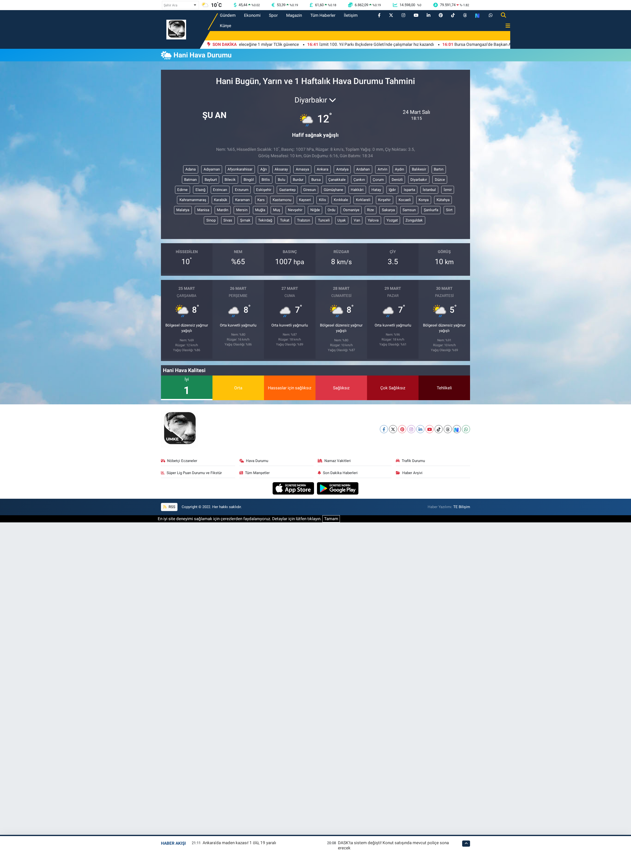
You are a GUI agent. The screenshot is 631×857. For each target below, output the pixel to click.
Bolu (281, 179)
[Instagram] (411, 429)
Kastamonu (282, 200)
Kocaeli (405, 200)
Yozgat (392, 220)
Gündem (228, 15)
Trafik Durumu (413, 461)
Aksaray (281, 169)
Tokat (284, 220)
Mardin (222, 210)
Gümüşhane (333, 190)
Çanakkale (337, 179)
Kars (261, 200)
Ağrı (263, 169)
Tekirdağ (265, 220)
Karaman (242, 200)
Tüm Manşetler (257, 473)
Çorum (378, 179)
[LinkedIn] (420, 429)
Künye (225, 25)
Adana (190, 169)
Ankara (322, 169)
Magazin (294, 15)
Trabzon (303, 220)
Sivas (227, 220)
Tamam (331, 518)
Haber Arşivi (412, 473)
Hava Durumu (257, 461)
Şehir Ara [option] (170, 5)
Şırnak (245, 220)
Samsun (409, 210)
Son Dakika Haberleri (340, 473)
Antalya (342, 169)
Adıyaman (212, 169)
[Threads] (448, 429)
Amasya (302, 169)
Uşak (341, 220)
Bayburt (211, 179)
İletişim (351, 15)
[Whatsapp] (466, 429)
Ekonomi (252, 15)
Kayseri (305, 200)
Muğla (260, 210)
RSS (171, 507)
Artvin (382, 169)
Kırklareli (363, 200)
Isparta (409, 190)
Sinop (211, 220)
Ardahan (363, 169)
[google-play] (338, 487)
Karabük (220, 200)
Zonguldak (414, 220)
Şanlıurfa (431, 210)
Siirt (449, 210)
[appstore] (294, 487)
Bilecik (230, 179)
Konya (424, 200)
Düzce (440, 179)
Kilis (322, 200)
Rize (370, 210)
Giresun (309, 190)
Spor (273, 15)
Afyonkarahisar (240, 169)
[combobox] (180, 5)
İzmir (448, 190)
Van (357, 220)
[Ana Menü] (505, 26)
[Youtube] (429, 429)
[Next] (457, 429)
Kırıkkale (341, 200)
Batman (190, 179)
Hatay (376, 190)
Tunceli (324, 220)
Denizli (397, 179)
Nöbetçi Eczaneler (182, 461)
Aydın (399, 169)
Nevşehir (295, 210)
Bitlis (266, 179)
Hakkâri (357, 190)
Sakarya (388, 210)
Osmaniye (351, 210)
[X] (393, 429)
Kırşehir (384, 200)
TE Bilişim (461, 507)
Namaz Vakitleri (337, 461)
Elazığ (200, 190)
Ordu (331, 210)
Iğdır (392, 190)
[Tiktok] (439, 429)
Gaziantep (287, 190)
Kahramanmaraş (192, 200)
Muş (276, 210)
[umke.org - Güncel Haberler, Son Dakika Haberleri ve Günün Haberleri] (176, 29)
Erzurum (241, 190)
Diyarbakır (418, 179)
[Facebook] (384, 429)
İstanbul (429, 190)
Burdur (298, 179)
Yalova (373, 220)
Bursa (316, 179)
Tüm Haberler (322, 15)
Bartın (438, 169)
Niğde (315, 210)
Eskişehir (263, 190)
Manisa (203, 210)
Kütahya (443, 200)
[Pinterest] (402, 429)
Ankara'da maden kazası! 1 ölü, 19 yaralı (239, 842)
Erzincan (220, 190)
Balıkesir (419, 169)
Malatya (182, 210)
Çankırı (359, 179)
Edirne (182, 190)
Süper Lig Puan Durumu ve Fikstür (194, 473)
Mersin (241, 210)
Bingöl (249, 179)
